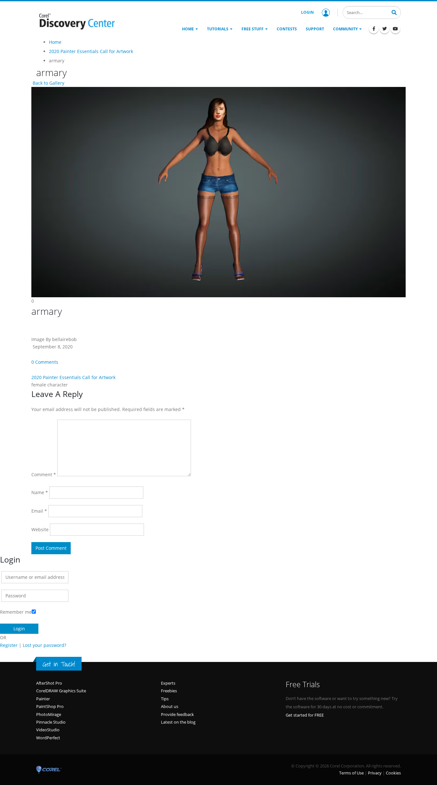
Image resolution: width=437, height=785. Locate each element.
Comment (43, 474)
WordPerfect (48, 738)
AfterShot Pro (49, 683)
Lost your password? (44, 645)
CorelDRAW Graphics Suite (61, 691)
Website (40, 529)
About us (169, 706)
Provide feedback (177, 714)
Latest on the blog (178, 722)
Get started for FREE (305, 715)
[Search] (394, 11)
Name (39, 492)
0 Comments (44, 362)
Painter (43, 699)
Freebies (169, 691)
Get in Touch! (59, 664)
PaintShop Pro (50, 706)
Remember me (16, 612)
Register (9, 645)
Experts (168, 683)
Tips (165, 699)
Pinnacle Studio (51, 722)
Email (39, 511)
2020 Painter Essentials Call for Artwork (73, 377)
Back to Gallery (47, 83)
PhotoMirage (48, 714)
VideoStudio (48, 730)
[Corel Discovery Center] (76, 20)
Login (307, 12)
